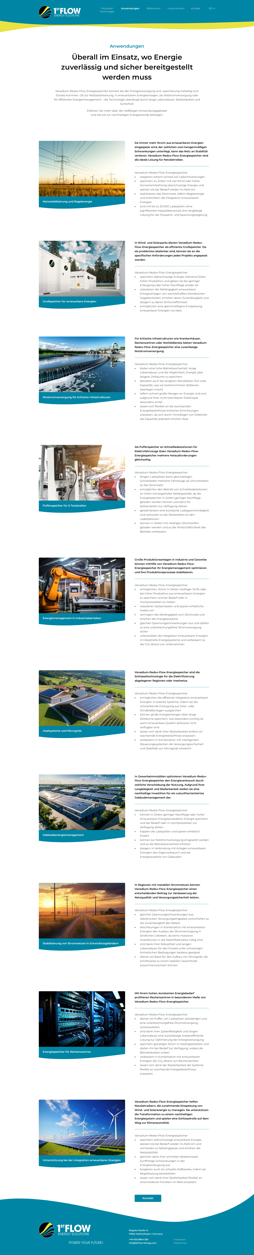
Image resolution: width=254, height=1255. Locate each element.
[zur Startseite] (60, 12)
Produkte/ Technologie (107, 10)
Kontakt (195, 8)
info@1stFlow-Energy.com (142, 1243)
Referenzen (153, 8)
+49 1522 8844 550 (138, 1239)
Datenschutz (180, 1243)
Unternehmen (175, 8)
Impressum (180, 1239)
